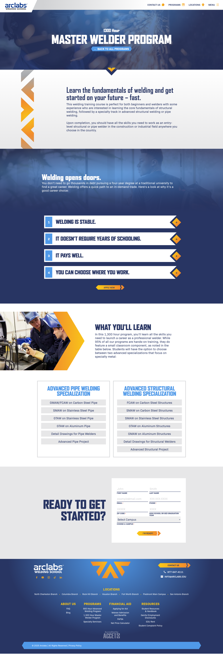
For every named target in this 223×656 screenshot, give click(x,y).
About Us (68, 603)
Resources (150, 603)
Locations (111, 589)
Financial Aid (120, 603)
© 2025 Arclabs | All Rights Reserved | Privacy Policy (56, 645)
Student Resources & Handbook (150, 609)
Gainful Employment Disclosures (150, 616)
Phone (152, 503)
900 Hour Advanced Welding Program (92, 609)
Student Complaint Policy (150, 625)
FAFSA (120, 619)
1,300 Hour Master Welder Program (92, 616)
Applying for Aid (120, 608)
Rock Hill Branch (90, 594)
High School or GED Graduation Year (164, 513)
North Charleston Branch (45, 594)
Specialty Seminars (92, 621)
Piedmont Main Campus (154, 594)
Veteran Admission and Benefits (120, 613)
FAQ (68, 608)
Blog (68, 612)
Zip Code (121, 513)
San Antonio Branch (179, 594)
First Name (122, 493)
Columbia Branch (70, 594)
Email (120, 503)
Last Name (154, 493)
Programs (92, 603)
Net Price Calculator (120, 623)
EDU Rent (150, 621)
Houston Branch (109, 594)
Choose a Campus (125, 524)
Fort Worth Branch (130, 594)
